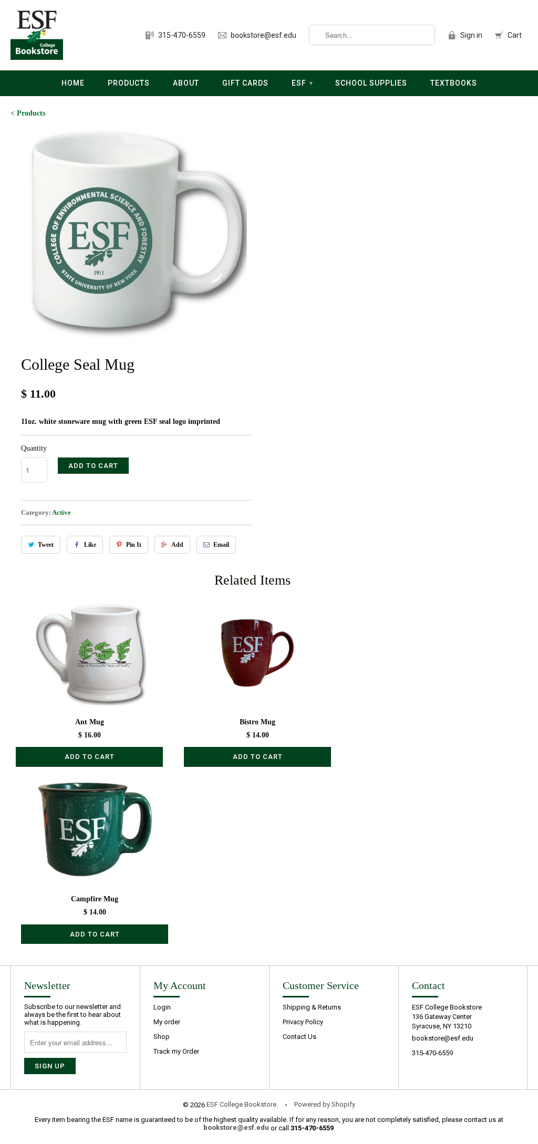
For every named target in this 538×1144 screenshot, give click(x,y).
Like (90, 544)
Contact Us (299, 1037)
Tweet (46, 544)
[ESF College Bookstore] (37, 35)
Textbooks (453, 83)
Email (221, 544)
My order (166, 1022)
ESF (302, 83)
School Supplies (371, 83)
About (186, 83)
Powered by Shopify (324, 1104)
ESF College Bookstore (241, 1104)
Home (73, 83)
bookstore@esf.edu (263, 35)
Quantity (34, 448)
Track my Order (176, 1051)
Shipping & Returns (312, 1007)
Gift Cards (245, 83)
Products (129, 83)
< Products (28, 113)
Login (162, 1007)
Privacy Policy (303, 1022)
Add (177, 544)
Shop (161, 1037)
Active (61, 512)
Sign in (471, 35)
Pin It (133, 544)
